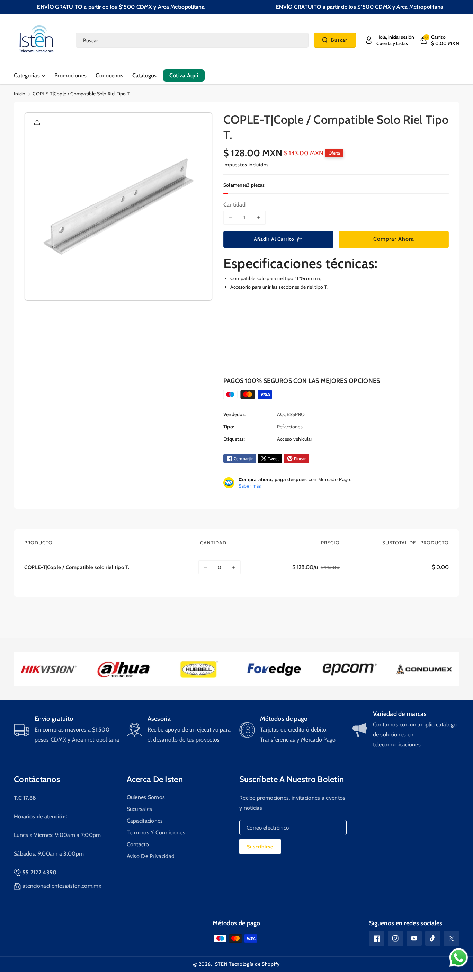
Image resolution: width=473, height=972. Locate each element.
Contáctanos (37, 779)
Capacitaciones (145, 820)
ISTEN (220, 964)
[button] (439, 40)
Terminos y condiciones (156, 832)
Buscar (339, 40)
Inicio (20, 93)
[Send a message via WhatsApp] (459, 958)
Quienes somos (146, 797)
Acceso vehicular (294, 439)
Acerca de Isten (155, 779)
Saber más (250, 485)
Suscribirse (260, 846)
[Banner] (50, 669)
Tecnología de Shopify (254, 964)
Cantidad (234, 204)
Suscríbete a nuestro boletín (291, 779)
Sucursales (139, 809)
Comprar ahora (393, 239)
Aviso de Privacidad (151, 856)
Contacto (138, 844)
